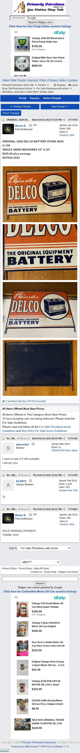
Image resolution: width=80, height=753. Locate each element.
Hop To (13, 548)
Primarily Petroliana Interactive (38, 742)
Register (61, 85)
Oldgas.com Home (68, 572)
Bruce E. (25, 438)
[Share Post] (64, 120)
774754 (74, 119)
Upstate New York (68, 490)
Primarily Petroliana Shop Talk (18, 85)
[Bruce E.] (8, 133)
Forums (42, 85)
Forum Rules (25, 568)
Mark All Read (41, 568)
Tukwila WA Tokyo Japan (64, 450)
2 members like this (16, 401)
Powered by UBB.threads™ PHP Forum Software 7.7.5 (40, 746)
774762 (74, 438)
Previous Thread (22, 106)
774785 (74, 475)
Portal (22, 98)
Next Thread (58, 106)
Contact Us (36, 572)
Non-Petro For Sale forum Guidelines (44, 430)
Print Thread (11, 113)
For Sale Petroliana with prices (53, 88)
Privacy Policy (9, 568)
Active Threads (52, 98)
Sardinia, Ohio (67, 135)
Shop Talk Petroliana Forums (17, 88)
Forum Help (50, 572)
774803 (74, 509)
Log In (74, 85)
